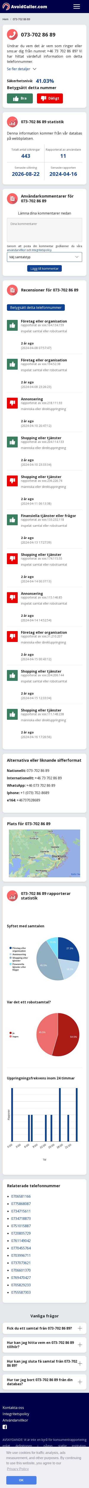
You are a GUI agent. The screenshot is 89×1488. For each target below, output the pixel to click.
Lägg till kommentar (44, 268)
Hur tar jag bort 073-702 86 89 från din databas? (40, 1381)
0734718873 (21, 1218)
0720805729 (21, 1233)
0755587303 (21, 1292)
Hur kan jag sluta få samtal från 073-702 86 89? (42, 1363)
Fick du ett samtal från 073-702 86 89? (39, 1328)
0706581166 (21, 1196)
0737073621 (21, 1262)
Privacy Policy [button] (18, 1469)
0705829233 (21, 1285)
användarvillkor (16, 250)
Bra (24, 98)
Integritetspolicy (41, 250)
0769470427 (21, 1277)
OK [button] (21, 1480)
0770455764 (21, 1248)
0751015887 (21, 1226)
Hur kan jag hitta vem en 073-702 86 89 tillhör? (40, 1344)
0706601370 (21, 1270)
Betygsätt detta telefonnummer (36, 307)
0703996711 (21, 1255)
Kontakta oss (13, 1407)
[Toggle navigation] (76, 6)
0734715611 (21, 1211)
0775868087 (21, 1203)
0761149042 (21, 1240)
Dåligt (53, 98)
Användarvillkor (15, 1420)
